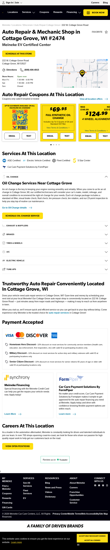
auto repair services (59, 313)
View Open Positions (18, 446)
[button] (79, 544)
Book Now (98, 13)
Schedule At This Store (19, 54)
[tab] (51, 144)
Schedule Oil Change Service (23, 216)
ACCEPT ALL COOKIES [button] (92, 540)
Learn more (16, 542)
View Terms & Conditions (57, 128)
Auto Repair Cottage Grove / (48, 25)
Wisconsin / (28, 25)
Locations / (17, 25)
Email (12, 136)
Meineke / (7, 25)
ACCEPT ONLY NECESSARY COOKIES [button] (92, 536)
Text (28, 136)
